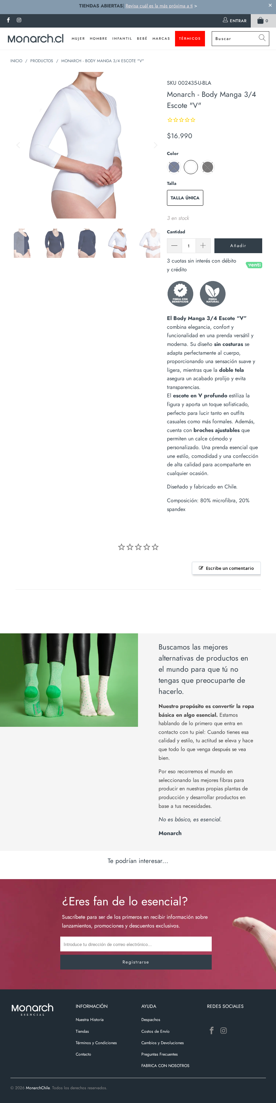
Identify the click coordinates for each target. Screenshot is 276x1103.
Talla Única (185, 198)
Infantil (122, 38)
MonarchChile (37, 1088)
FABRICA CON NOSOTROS (165, 1066)
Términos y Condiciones (96, 1043)
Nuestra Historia (90, 1020)
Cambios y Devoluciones (162, 1043)
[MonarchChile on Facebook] (8, 21)
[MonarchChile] (35, 38)
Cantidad (176, 232)
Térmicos (190, 38)
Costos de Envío (155, 1031)
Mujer (78, 38)
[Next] (155, 145)
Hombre (99, 38)
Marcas (161, 38)
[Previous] (18, 145)
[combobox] (240, 38)
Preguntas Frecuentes (159, 1054)
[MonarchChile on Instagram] (19, 21)
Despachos (150, 1020)
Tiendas (82, 1031)
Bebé (142, 38)
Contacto (83, 1054)
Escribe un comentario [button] (230, 568)
